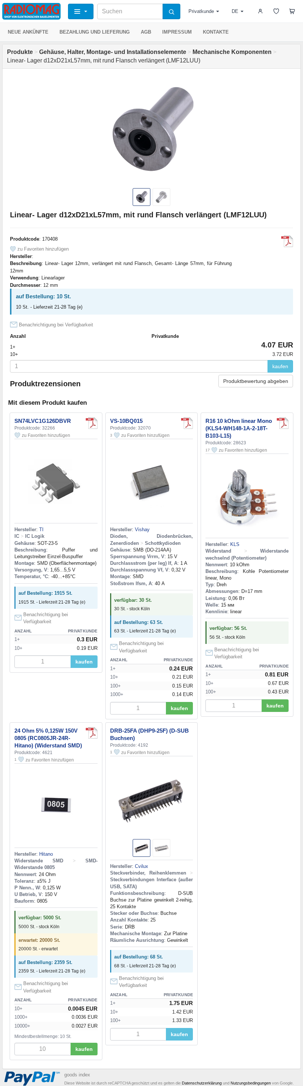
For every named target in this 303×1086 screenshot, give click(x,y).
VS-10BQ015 (126, 421)
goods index (77, 1074)
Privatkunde (201, 11)
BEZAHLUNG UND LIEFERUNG (94, 32)
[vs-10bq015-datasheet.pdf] (187, 423)
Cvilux (141, 866)
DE (235, 11)
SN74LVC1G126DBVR (42, 421)
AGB (146, 32)
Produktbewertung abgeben (255, 381)
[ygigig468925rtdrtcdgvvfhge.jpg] (283, 423)
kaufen (280, 366)
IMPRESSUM (177, 32)
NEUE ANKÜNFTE (28, 32)
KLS (234, 544)
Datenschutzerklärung (202, 1083)
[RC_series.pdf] (92, 733)
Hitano (46, 854)
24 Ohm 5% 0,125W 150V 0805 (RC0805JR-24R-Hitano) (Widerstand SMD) (48, 738)
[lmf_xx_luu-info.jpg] (287, 241)
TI (41, 529)
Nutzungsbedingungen (251, 1083)
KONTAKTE (216, 32)
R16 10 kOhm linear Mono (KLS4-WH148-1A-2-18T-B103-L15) (238, 428)
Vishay (142, 529)
